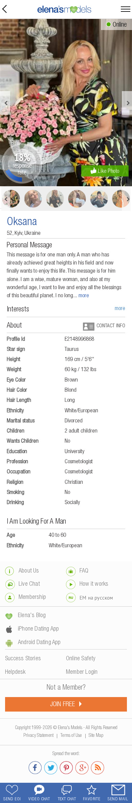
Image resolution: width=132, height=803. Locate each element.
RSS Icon (97, 766)
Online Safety (81, 659)
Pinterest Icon (66, 766)
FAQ (84, 571)
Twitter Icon (51, 766)
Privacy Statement (38, 734)
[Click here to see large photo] (66, 102)
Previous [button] (5, 103)
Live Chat (29, 584)
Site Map (96, 734)
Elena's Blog (32, 616)
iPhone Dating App (38, 629)
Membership (32, 597)
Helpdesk (15, 672)
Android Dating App (39, 643)
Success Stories (23, 659)
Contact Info (110, 326)
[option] (66, 102)
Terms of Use (71, 734)
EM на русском (96, 597)
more (84, 296)
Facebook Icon (35, 766)
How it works (94, 584)
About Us (29, 571)
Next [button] (127, 103)
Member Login (81, 672)
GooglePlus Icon (82, 766)
